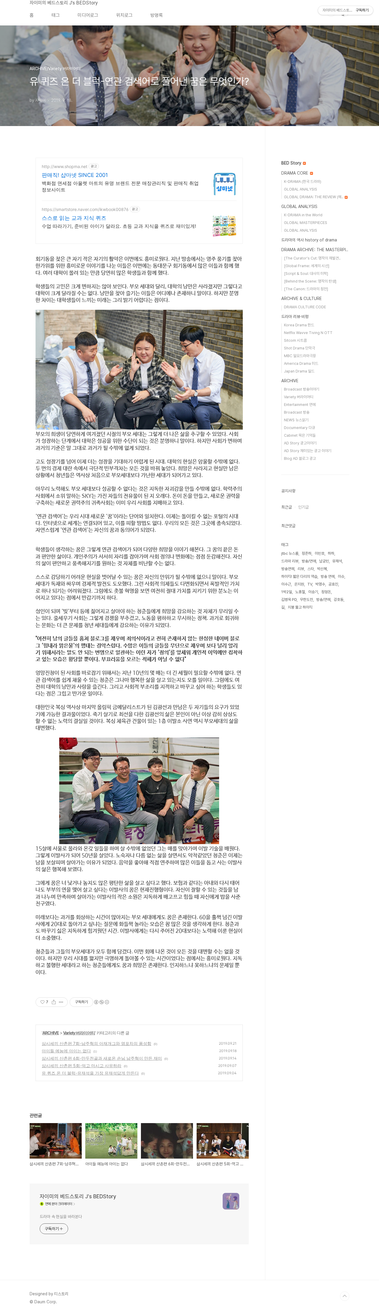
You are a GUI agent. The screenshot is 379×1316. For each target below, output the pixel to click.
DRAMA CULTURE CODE (305, 307)
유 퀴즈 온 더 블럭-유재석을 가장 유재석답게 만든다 (90, 1072)
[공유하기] (53, 1002)
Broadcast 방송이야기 (301, 389)
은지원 (299, 584)
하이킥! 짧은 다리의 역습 (299, 576)
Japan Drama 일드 (299, 371)
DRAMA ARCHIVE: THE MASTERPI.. (314, 249)
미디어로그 (88, 15)
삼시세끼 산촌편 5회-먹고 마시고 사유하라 (81, 1065)
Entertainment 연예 (300, 404)
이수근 (286, 584)
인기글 (303, 507)
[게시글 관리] (61, 1002)
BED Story (291, 163)
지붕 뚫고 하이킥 (300, 607)
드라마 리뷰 (289, 561)
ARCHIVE (50, 1032)
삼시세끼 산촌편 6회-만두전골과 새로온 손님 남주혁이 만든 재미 (102, 1058)
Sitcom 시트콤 (295, 340)
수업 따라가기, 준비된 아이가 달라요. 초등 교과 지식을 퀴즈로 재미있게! (119, 226)
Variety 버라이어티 (79, 1032)
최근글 (286, 507)
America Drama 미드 (301, 363)
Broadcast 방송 (296, 412)
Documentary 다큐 (299, 427)
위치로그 (124, 15)
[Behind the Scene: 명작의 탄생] (310, 281)
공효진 (333, 584)
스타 (310, 569)
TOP (344, 1296)
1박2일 (286, 592)
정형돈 (326, 592)
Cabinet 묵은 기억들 (300, 435)
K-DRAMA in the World (303, 215)
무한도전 (306, 599)
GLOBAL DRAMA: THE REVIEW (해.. (314, 197)
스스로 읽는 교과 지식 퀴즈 (74, 218)
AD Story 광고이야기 (300, 443)
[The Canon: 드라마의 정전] (306, 289)
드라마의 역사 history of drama (309, 240)
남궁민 (324, 561)
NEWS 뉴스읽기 (296, 420)
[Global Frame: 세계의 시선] (306, 266)
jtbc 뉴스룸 (289, 553)
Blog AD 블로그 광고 (300, 458)
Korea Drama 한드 (299, 325)
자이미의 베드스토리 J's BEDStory (64, 3)
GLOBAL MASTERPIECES (305, 222)
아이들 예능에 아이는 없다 (66, 1050)
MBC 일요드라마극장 (300, 356)
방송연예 (287, 569)
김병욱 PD (289, 599)
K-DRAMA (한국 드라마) (302, 181)
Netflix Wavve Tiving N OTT (308, 332)
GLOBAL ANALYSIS (300, 189)
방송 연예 (328, 576)
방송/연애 (309, 561)
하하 (331, 553)
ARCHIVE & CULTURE (301, 298)
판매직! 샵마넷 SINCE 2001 (75, 175)
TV (309, 584)
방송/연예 (323, 599)
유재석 (337, 561)
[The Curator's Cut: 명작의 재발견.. (312, 258)
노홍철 (300, 592)
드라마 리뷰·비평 (295, 316)
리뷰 (301, 569)
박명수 (320, 584)
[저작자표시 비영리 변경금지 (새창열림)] (101, 1002)
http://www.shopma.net (64, 166)
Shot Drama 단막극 (299, 348)
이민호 (320, 553)
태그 (56, 15)
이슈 (341, 576)
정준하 (306, 553)
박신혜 (322, 569)
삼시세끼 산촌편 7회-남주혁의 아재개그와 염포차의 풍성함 (96, 1043)
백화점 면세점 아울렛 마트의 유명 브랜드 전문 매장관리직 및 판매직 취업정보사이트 (120, 186)
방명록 (156, 15)
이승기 (313, 592)
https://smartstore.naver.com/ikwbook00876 (85, 209)
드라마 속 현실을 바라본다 (61, 1216)
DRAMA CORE (295, 173)
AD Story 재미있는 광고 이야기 (307, 451)
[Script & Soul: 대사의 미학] (306, 273)
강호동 (338, 599)
